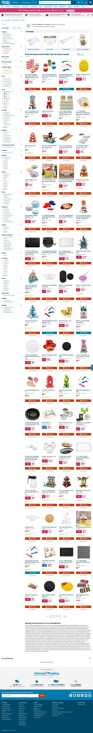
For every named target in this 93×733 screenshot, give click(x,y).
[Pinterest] (78, 695)
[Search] (73, 2)
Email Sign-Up (5, 715)
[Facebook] (70, 695)
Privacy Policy (55, 704)
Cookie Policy (55, 715)
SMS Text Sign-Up (5, 717)
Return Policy (21, 712)
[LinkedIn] (74, 695)
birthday (86, 630)
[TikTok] (82, 695)
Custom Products (81, 704)
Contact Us (21, 704)
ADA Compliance (22, 723)
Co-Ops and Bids (5, 706)
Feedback (92, 367)
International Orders (23, 717)
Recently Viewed (7, 658)
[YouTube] (86, 695)
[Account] (86, 2)
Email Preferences (22, 724)
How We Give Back (38, 706)
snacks (26, 628)
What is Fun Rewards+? (7, 719)
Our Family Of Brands (38, 715)
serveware (38, 631)
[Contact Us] (82, 2)
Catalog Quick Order (6, 704)
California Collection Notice (58, 708)
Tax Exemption (22, 721)
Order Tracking (22, 708)
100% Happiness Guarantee (39, 713)
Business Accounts (6, 708)
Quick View (33, 91)
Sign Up (42, 695)
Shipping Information (23, 713)
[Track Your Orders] (78, 2)
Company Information (38, 704)
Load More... (5, 107)
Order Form (21, 710)
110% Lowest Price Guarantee (40, 712)
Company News (37, 717)
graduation (68, 630)
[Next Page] (68, 616)
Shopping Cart (22, 715)
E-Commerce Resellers (57, 713)
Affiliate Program (37, 710)
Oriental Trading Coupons (7, 713)
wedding (86, 640)
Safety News (54, 710)
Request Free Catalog (6, 710)
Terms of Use (55, 706)
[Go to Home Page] (2, 20)
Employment (36, 708)
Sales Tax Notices (22, 719)
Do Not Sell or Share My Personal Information (61, 712)
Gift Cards (4, 712)
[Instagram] (89, 695)
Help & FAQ (21, 706)
